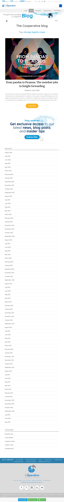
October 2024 (9, 232)
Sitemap (52, 494)
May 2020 (7, 422)
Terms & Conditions (36, 494)
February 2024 (9, 262)
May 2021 (7, 382)
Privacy (46, 494)
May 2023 (7, 294)
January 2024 (9, 265)
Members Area (57, 1)
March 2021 (8, 389)
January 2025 (9, 221)
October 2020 (9, 407)
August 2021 (8, 371)
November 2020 (9, 404)
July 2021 (7, 374)
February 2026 (9, 174)
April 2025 (7, 211)
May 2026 (7, 163)
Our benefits (19, 459)
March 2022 (8, 345)
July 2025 (7, 200)
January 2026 (9, 178)
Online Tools (48, 459)
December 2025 (9, 181)
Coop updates (9, 437)
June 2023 (8, 291)
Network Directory (31, 459)
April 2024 (7, 254)
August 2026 (8, 152)
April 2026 (7, 167)
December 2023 (9, 269)
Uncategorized (9, 448)
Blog (31, 10)
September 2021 (9, 367)
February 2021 (9, 393)
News (25, 10)
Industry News (47, 10)
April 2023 (7, 298)
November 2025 (9, 185)
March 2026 (8, 170)
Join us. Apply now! (7, 459)
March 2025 (8, 214)
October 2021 (9, 364)
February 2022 (9, 349)
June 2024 (8, 247)
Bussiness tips (9, 434)
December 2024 (9, 225)
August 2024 (8, 240)
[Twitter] (27, 488)
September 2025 (9, 192)
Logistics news (9, 445)
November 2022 (9, 316)
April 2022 (7, 342)
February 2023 (9, 305)
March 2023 (8, 302)
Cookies (59, 494)
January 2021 (8, 396)
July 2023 (7, 287)
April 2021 (7, 385)
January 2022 (9, 353)
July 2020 (7, 415)
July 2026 (7, 156)
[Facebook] (21, 488)
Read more (32, 106)
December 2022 (9, 313)
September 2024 (9, 236)
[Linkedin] (37, 488)
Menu (56, 20)
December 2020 (9, 400)
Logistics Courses (31, 461)
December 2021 (9, 356)
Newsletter (38, 10)
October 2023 (9, 276)
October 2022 (9, 320)
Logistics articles (10, 441)
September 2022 (9, 323)
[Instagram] (32, 488)
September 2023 (9, 280)
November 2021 (9, 360)
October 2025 (9, 189)
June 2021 (7, 378)
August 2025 (8, 196)
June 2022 (8, 334)
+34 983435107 (47, 480)
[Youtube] (42, 488)
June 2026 (8, 160)
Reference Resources (44, 461)
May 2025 (7, 207)
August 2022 (8, 327)
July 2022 (7, 331)
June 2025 (8, 203)
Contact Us (50, 1)
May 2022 (7, 338)
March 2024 (8, 258)
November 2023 (9, 272)
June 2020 (8, 418)
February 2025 (9, 218)
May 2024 (7, 251)
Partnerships (57, 10)
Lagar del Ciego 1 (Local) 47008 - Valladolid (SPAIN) (27, 480)
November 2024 (9, 229)
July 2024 (7, 243)
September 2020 (9, 411)
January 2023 (9, 309)
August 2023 (8, 283)
